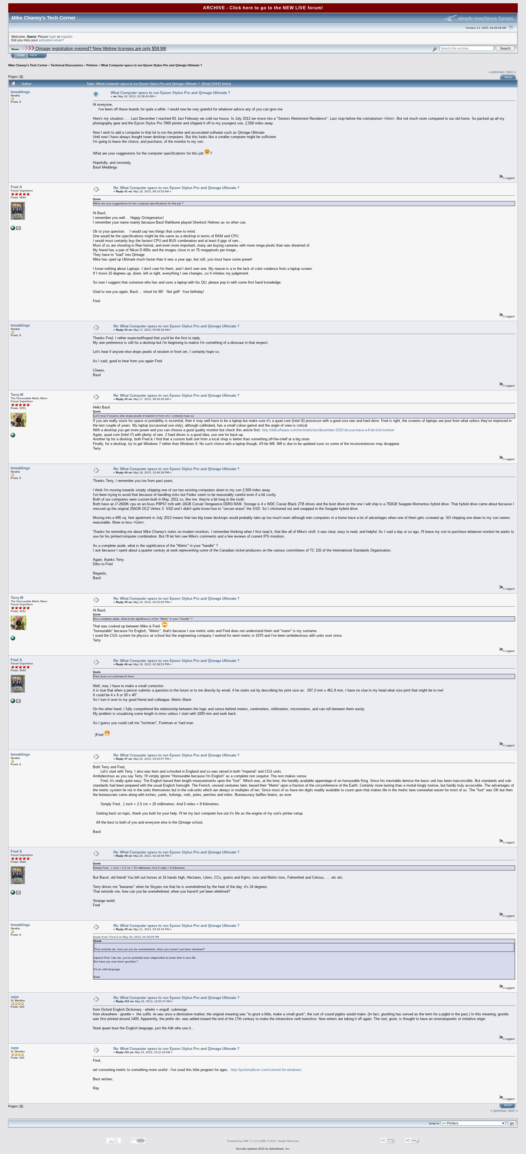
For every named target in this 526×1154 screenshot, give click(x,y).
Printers (92, 65)
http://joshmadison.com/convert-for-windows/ (266, 1070)
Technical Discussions (67, 65)
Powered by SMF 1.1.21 (242, 1140)
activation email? (51, 40)
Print (509, 77)
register (66, 36)
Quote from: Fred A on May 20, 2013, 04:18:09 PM (126, 936)
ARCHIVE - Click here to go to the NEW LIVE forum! (263, 7)
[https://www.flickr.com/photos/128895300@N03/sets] (13, 229)
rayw (15, 997)
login (52, 36)
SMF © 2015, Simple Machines (279, 1140)
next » (511, 72)
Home (21, 55)
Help (33, 55)
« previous (496, 72)
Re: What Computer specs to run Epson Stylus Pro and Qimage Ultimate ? (176, 188)
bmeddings (20, 92)
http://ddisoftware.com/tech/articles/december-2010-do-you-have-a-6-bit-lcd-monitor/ (328, 430)
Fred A (16, 187)
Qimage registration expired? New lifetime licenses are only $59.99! (100, 48)
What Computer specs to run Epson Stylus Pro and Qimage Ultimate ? (151, 65)
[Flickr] (13, 436)
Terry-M (17, 395)
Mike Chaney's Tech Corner (27, 65)
